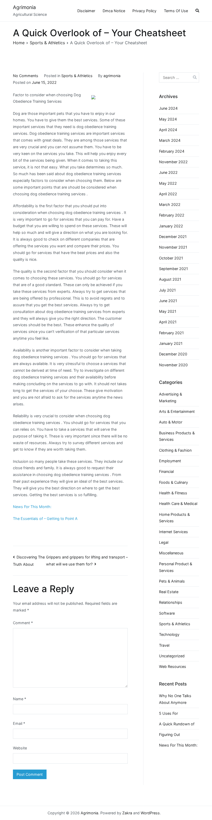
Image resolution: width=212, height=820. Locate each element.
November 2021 (173, 247)
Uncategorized (172, 656)
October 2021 (171, 258)
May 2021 (167, 311)
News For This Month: (32, 506)
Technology (169, 634)
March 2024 (169, 140)
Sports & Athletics (77, 75)
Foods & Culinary (173, 482)
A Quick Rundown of (176, 724)
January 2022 (171, 226)
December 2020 (173, 354)
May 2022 (168, 183)
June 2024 (168, 108)
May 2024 (168, 119)
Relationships (170, 602)
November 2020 (173, 365)
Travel (164, 645)
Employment (170, 461)
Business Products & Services (177, 436)
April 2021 (168, 322)
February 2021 (171, 333)
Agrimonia (24, 7)
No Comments (25, 75)
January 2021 (171, 343)
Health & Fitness (173, 493)
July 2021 (167, 290)
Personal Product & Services (175, 567)
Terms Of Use (176, 11)
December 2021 (173, 236)
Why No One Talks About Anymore (175, 699)
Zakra (127, 813)
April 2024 (168, 130)
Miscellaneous (171, 553)
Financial (166, 471)
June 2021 (168, 301)
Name (19, 699)
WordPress (150, 813)
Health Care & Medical (178, 503)
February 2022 (171, 215)
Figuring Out (169, 734)
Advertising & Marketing (170, 397)
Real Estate (168, 592)
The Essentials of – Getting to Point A (45, 518)
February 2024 (171, 151)
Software (167, 613)
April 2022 (168, 194)
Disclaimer (86, 11)
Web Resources (172, 666)
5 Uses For (168, 713)
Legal (163, 542)
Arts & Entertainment (177, 411)
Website (20, 748)
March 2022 (169, 204)
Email (19, 723)
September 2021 (173, 268)
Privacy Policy (144, 11)
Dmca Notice (114, 11)
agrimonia (111, 75)
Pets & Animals (172, 581)
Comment (23, 623)
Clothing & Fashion (175, 450)
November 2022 (173, 162)
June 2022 (168, 172)
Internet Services (173, 532)
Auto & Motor (170, 422)
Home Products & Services (174, 517)
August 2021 (170, 279)
